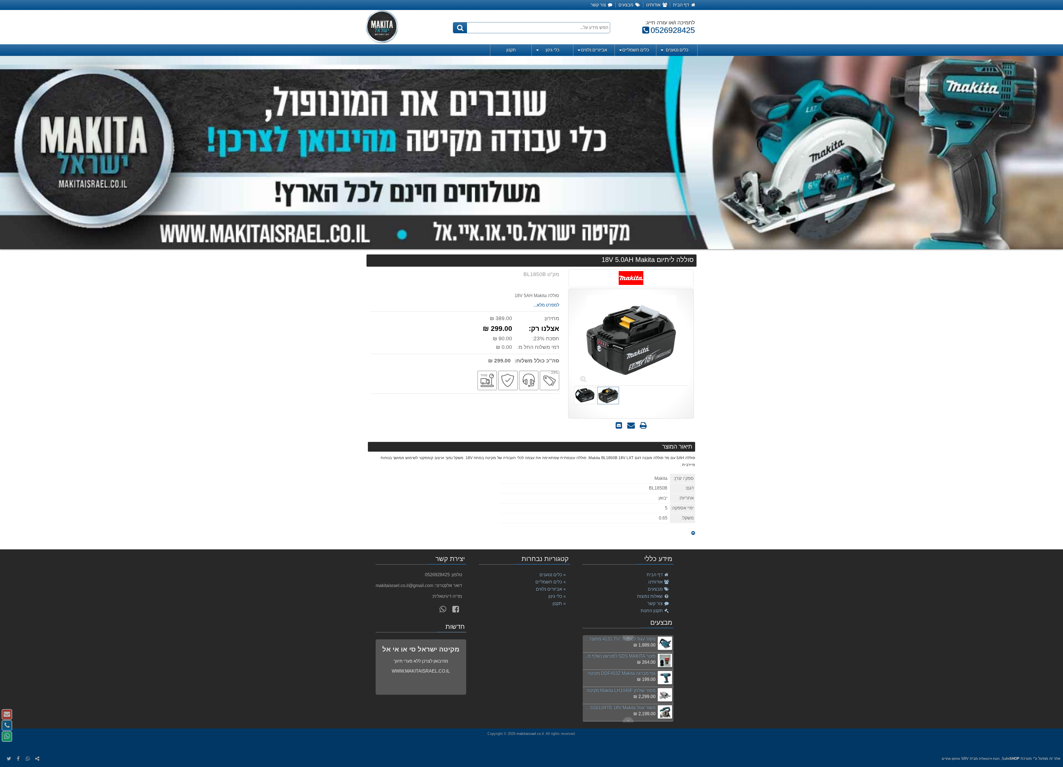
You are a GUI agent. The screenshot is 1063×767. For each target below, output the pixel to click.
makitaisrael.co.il (530, 734)
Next (628, 638)
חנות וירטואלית (989, 758)
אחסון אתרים (951, 758)
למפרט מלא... (546, 305)
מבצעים (656, 589)
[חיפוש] (460, 27)
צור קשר (655, 603)
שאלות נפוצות (650, 596)
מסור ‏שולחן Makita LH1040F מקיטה (621, 690)
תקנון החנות (652, 610)
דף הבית (655, 574)
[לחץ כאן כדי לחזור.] (693, 533)
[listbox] (531, 152)
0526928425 (670, 30)
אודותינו (656, 582)
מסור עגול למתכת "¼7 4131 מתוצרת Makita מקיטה (619, 639)
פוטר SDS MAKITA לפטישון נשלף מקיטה (619, 656)
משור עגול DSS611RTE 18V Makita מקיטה (619, 707)
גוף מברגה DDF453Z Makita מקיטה (622, 673)
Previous (628, 719)
